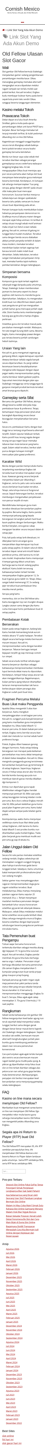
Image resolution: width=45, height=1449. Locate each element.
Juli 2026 (10, 1253)
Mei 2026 (10, 1257)
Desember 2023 (14, 1374)
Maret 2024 (11, 1362)
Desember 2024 (14, 1325)
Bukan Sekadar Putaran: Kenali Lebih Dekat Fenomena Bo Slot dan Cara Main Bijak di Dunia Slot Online (24, 1219)
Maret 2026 (11, 1265)
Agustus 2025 (12, 1293)
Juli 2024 (10, 1346)
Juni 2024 (10, 1350)
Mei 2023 (10, 1402)
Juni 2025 (10, 1301)
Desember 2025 (14, 1277)
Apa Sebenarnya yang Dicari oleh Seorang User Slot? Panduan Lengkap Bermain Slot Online (24, 1198)
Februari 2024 (13, 1366)
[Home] (3, 30)
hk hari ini (8, 1439)
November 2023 (14, 1378)
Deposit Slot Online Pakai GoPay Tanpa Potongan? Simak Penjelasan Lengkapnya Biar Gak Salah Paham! (24, 1187)
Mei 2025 (10, 1305)
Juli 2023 (10, 1394)
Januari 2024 (12, 1370)
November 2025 (14, 1281)
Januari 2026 (12, 1273)
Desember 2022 (14, 1423)
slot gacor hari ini (12, 1443)
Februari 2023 (13, 1415)
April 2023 (11, 1406)
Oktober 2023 (13, 1382)
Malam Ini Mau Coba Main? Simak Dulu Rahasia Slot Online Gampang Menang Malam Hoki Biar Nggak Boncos (24, 1208)
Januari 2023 (12, 1419)
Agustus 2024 (12, 1342)
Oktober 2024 (13, 1334)
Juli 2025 (10, 1297)
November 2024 (14, 1329)
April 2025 (11, 1309)
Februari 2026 (13, 1269)
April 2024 (11, 1358)
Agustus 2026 (12, 1248)
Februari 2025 (13, 1317)
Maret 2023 (11, 1411)
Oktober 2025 (13, 1285)
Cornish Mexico (22, 9)
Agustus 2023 (12, 1390)
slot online (8, 1435)
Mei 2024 (10, 1354)
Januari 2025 (12, 1321)
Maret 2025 (11, 1313)
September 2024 (14, 1338)
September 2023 (14, 1386)
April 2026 (11, 1261)
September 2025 (14, 1289)
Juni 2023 (10, 1398)
